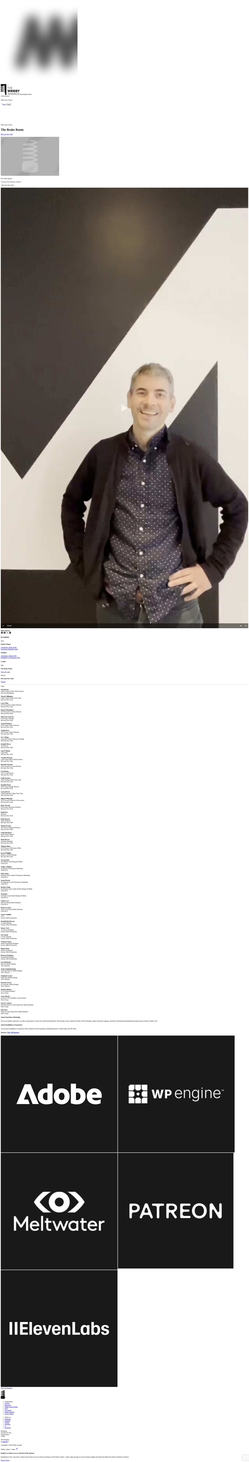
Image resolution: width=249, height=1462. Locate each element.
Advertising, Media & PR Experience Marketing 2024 (9, 648)
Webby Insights (9, 1412)
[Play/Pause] (3, 626)
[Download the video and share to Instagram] (2, 633)
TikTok (7, 1422)
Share (8, 104)
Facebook (8, 1428)
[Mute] (241, 626)
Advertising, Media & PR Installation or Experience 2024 (10, 656)
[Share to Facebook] (5, 633)
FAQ (6, 1409)
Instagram (8, 1419)
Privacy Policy (9, 1414)
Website (3, 682)
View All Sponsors (13, 1032)
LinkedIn (7, 1421)
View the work (5, 672)
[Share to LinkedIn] (10, 633)
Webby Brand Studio (11, 1407)
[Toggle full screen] (246, 626)
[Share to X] (7, 633)
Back (4, 104)
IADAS (7, 1403)
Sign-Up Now (5, 1460)
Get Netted (8, 1410)
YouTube (7, 1424)
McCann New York (7, 134)
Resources (8, 1405)
